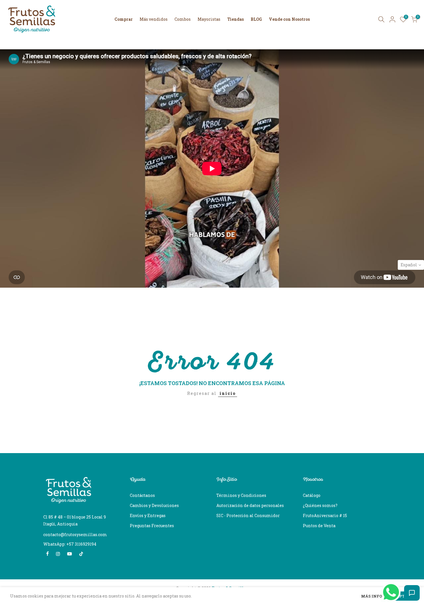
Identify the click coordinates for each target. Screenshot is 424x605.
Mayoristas (209, 19)
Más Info (371, 596)
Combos (183, 19)
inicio (227, 393)
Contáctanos (142, 495)
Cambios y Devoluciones (154, 505)
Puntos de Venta (319, 525)
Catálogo (311, 495)
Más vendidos (154, 19)
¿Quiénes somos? (320, 505)
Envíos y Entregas (148, 515)
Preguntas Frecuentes (152, 525)
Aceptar (401, 596)
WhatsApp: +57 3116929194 (69, 544)
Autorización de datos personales (250, 505)
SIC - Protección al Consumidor (248, 515)
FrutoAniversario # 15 (325, 515)
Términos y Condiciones (241, 495)
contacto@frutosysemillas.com (75, 534)
